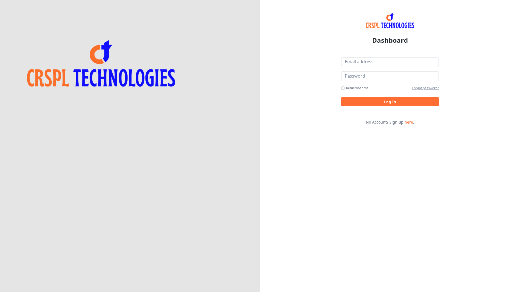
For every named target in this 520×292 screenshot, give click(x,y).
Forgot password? (425, 88)
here (409, 122)
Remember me (357, 88)
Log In (390, 101)
